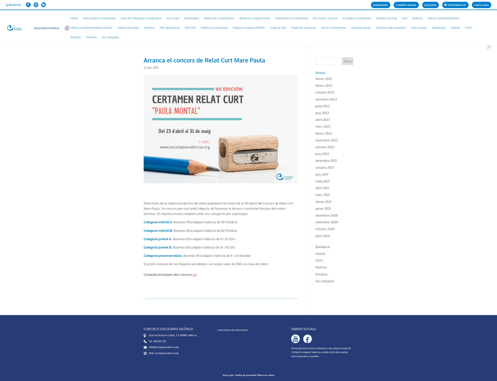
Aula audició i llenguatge (99, 18)
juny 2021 (321, 174)
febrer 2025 (323, 79)
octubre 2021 (324, 168)
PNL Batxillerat (169, 27)
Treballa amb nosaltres (391, 27)
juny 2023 (322, 113)
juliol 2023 (322, 106)
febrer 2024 (323, 85)
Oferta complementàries (444, 18)
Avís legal (172, 18)
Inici (404, 18)
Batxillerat (439, 27)
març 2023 (323, 126)
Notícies (417, 18)
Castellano (481, 5)
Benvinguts (191, 18)
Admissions (380, 5)
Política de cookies (266, 375)
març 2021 (322, 195)
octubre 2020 (325, 229)
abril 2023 (322, 120)
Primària (91, 37)
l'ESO (468, 27)
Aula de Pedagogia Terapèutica (141, 18)
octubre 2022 (325, 147)
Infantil (455, 27)
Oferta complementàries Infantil (91, 27)
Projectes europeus (303, 27)
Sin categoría (110, 37)
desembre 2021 (326, 161)
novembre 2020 (326, 222)
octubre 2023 (325, 92)
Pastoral (149, 27)
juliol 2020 (322, 236)
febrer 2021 (323, 202)
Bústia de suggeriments (254, 18)
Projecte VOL (278, 27)
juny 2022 (322, 154)
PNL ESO (190, 27)
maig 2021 (322, 181)
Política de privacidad (245, 375)
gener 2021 (323, 208)
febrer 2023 (323, 133)
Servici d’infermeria (333, 27)
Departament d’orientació (291, 18)
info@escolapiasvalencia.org (164, 347)
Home (74, 18)
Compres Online (406, 5)
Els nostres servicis (325, 18)
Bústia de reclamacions (219, 18)
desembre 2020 (326, 215)
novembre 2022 (326, 140)
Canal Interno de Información (232, 330)
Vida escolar (419, 27)
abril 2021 (322, 188)
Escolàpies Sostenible (357, 18)
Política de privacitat (214, 27)
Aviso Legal (228, 375)
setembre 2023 (326, 99)
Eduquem (430, 5)
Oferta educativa (128, 27)
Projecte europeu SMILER (249, 27)
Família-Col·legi (386, 18)
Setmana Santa (361, 27)
